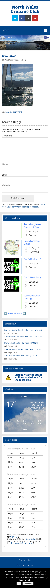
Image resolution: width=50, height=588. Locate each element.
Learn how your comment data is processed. (23, 205)
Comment (7, 136)
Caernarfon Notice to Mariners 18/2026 (23, 336)
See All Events (15, 313)
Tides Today (30, 539)
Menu (6, 30)
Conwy (13, 537)
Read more (28, 584)
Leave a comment (13, 112)
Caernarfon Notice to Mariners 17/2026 (22, 349)
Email (5, 175)
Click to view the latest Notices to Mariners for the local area (28, 377)
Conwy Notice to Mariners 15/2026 (21, 355)
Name (5, 164)
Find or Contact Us (25, 566)
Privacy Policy (25, 560)
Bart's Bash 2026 (32, 259)
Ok (19, 584)
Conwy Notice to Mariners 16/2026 (21, 343)
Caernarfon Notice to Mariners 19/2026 (23, 330)
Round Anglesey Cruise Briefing (32, 226)
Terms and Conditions (21, 543)
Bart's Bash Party (32, 277)
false (25, 429)
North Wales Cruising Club (25, 9)
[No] (46, 578)
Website (6, 185)
